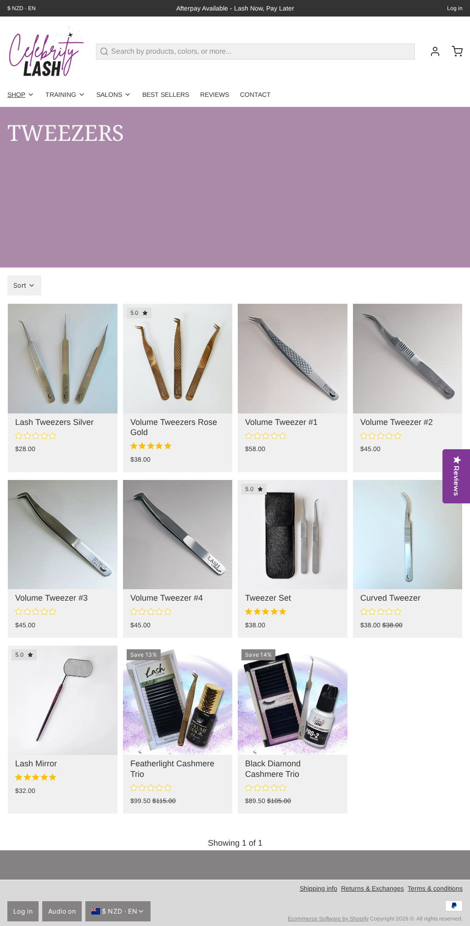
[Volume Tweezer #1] (292, 358)
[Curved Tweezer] (408, 535)
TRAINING (60, 94)
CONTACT (255, 94)
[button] (292, 401)
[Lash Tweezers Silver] (63, 358)
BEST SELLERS (165, 94)
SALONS (109, 94)
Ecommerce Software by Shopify (328, 918)
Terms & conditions (435, 888)
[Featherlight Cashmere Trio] (178, 700)
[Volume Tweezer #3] (63, 535)
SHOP (16, 94)
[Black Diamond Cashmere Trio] (292, 700)
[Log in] (431, 51)
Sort (19, 285)
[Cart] (453, 51)
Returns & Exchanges (372, 888)
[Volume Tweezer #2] (408, 358)
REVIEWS (214, 94)
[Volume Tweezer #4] (178, 535)
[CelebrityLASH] (46, 51)
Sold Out (407, 401)
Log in (455, 8)
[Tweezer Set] (292, 535)
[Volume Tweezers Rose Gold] (178, 358)
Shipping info (318, 888)
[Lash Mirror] (63, 700)
